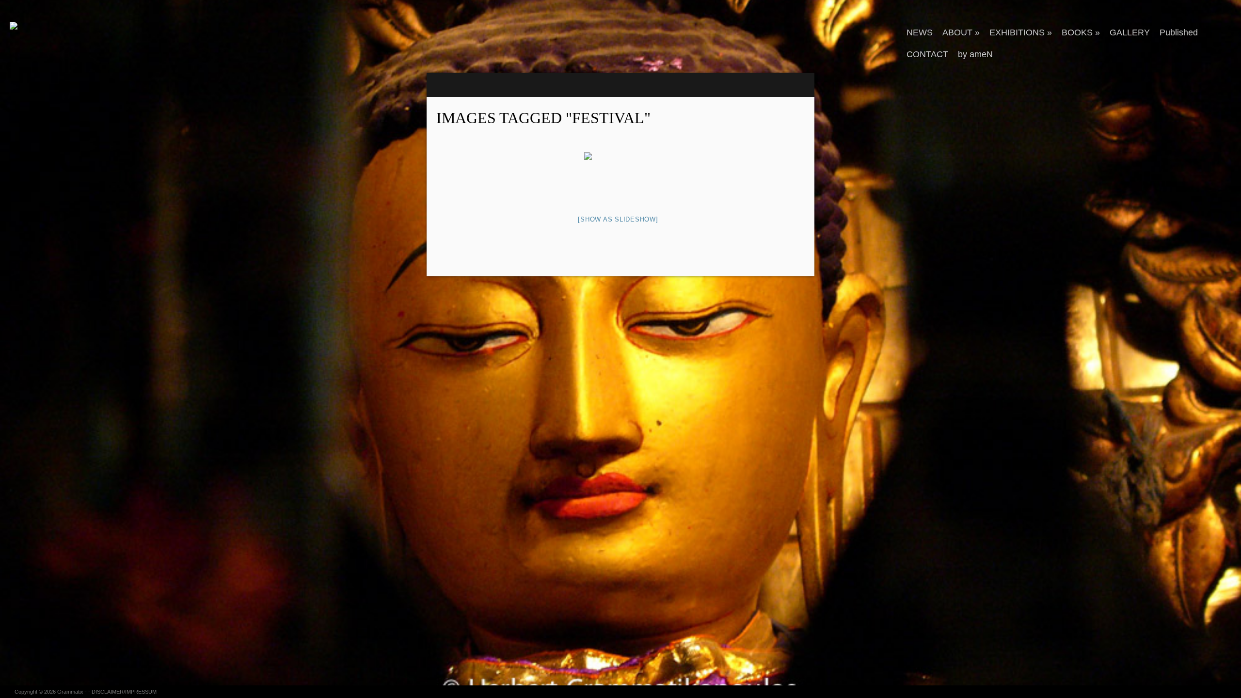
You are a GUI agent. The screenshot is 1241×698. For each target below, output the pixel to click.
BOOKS (1081, 32)
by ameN (975, 54)
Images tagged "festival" (543, 118)
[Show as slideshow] (618, 219)
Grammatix (70, 692)
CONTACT (927, 54)
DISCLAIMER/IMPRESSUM (124, 692)
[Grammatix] (60, 26)
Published (1179, 32)
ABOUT (961, 32)
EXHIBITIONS (1020, 32)
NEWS (920, 32)
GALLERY (1130, 32)
